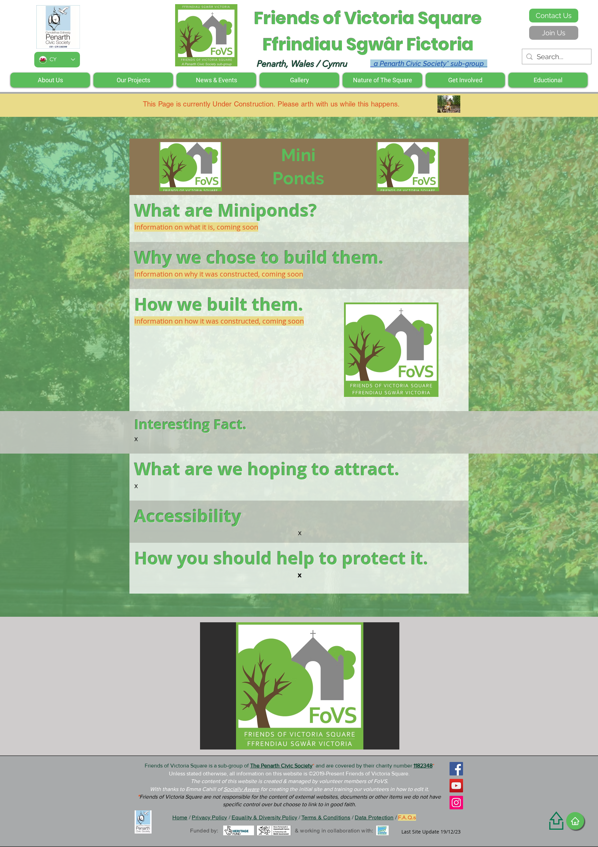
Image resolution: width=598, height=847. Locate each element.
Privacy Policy (209, 817)
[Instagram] (456, 802)
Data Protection (374, 817)
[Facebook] (456, 768)
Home (180, 817)
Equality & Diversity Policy (264, 817)
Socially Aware (241, 789)
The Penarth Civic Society (281, 766)
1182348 (423, 766)
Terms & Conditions (326, 817)
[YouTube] (456, 785)
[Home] (575, 821)
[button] (391, 349)
